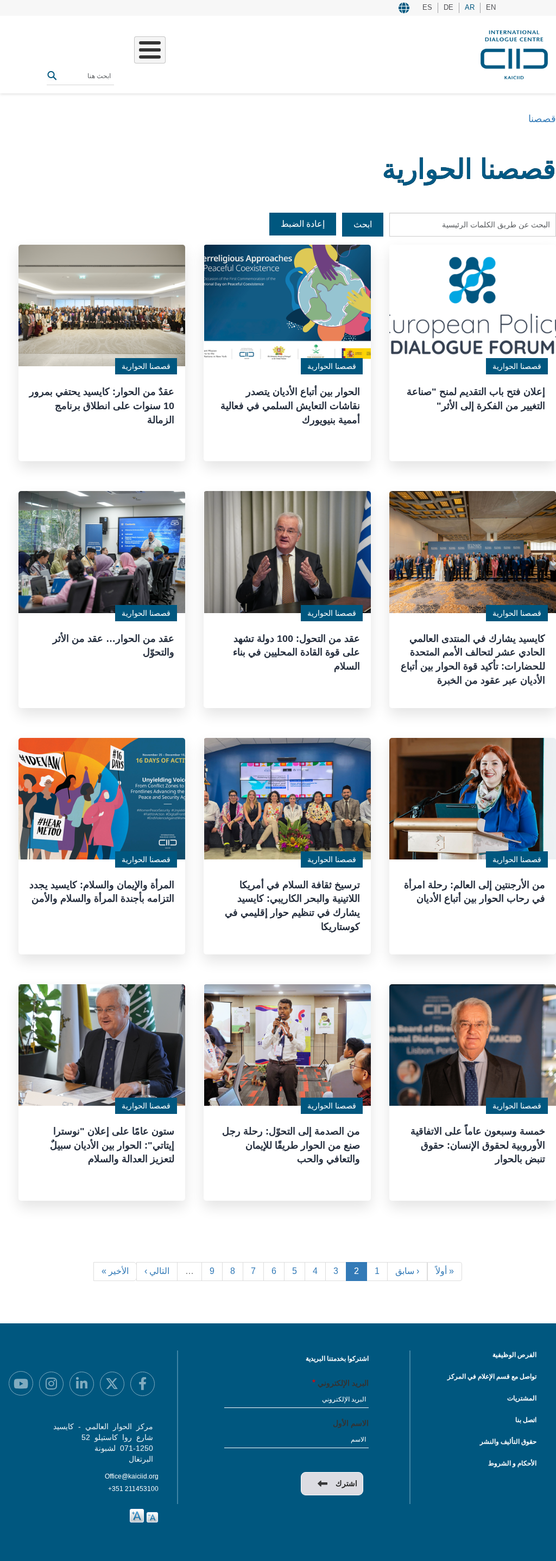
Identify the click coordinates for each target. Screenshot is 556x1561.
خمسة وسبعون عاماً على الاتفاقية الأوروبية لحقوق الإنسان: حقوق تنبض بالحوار (477, 1145)
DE (448, 7)
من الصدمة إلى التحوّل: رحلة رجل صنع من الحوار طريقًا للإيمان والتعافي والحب (291, 1145)
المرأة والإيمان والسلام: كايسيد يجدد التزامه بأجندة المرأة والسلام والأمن (101, 892)
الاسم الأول (351, 1423)
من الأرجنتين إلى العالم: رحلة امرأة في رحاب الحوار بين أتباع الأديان (474, 892)
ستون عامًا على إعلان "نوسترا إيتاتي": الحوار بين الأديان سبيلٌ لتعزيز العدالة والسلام (112, 1145)
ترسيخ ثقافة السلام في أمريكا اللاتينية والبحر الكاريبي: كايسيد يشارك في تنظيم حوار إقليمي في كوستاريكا (292, 906)
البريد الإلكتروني (343, 1383)
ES (427, 7)
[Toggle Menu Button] (150, 49)
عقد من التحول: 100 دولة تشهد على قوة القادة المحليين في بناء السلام (296, 652)
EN (491, 7)
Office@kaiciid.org (132, 1476)
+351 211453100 (133, 1489)
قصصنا (542, 118)
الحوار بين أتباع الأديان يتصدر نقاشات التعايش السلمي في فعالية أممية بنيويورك (290, 405)
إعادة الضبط (303, 224)
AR (470, 7)
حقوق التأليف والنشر (508, 1441)
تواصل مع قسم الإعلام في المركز (491, 1376)
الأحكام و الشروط (512, 1463)
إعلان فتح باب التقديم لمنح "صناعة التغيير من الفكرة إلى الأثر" (476, 398)
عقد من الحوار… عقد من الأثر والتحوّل (113, 645)
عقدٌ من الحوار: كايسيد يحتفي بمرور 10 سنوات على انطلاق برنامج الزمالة (101, 405)
